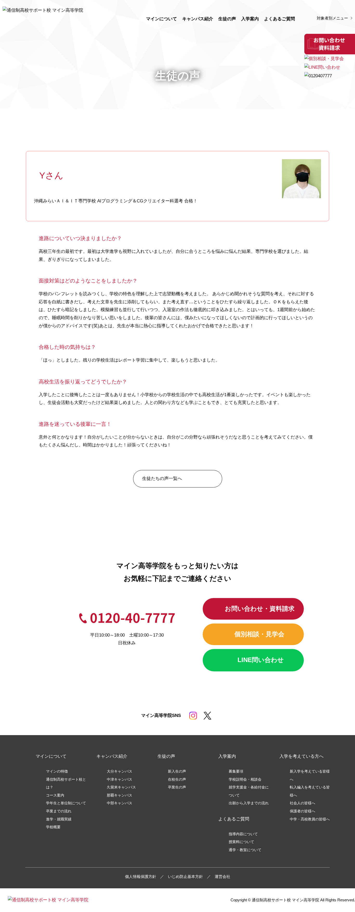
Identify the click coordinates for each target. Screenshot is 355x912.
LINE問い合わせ (261, 659)
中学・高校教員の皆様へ (310, 819)
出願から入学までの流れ (249, 803)
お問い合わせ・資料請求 (259, 608)
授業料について (241, 842)
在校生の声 (177, 779)
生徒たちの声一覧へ (162, 478)
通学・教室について (245, 850)
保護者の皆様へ (302, 811)
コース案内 (55, 795)
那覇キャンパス (119, 795)
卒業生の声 (177, 787)
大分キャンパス (119, 771)
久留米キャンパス (121, 787)
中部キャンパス (119, 803)
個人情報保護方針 (140, 876)
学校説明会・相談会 (245, 779)
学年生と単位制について (66, 803)
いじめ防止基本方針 (185, 876)
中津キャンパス (119, 779)
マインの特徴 (57, 771)
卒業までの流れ (58, 811)
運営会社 (222, 876)
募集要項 (236, 771)
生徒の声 (227, 18)
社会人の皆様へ (302, 803)
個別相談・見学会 (259, 634)
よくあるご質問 (279, 18)
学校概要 (53, 827)
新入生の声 (177, 771)
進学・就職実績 (58, 819)
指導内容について (243, 834)
